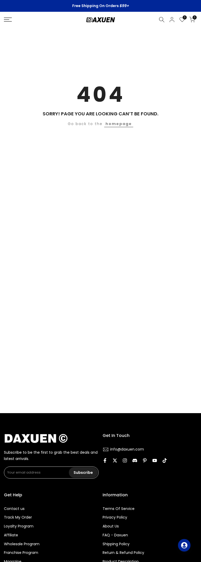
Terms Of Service (119, 508)
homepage (118, 123)
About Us (111, 526)
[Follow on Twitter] (115, 461)
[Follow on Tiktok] (164, 461)
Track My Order (18, 517)
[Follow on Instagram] (124, 461)
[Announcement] (100, 6)
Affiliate (11, 535)
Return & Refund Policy (123, 552)
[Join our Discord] (134, 461)
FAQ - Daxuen (115, 535)
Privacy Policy (115, 517)
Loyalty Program (19, 526)
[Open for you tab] (184, 545)
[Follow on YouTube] (154, 461)
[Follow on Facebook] (105, 461)
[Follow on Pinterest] (144, 461)
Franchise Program (21, 552)
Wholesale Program (22, 544)
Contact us (14, 508)
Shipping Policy (116, 544)
